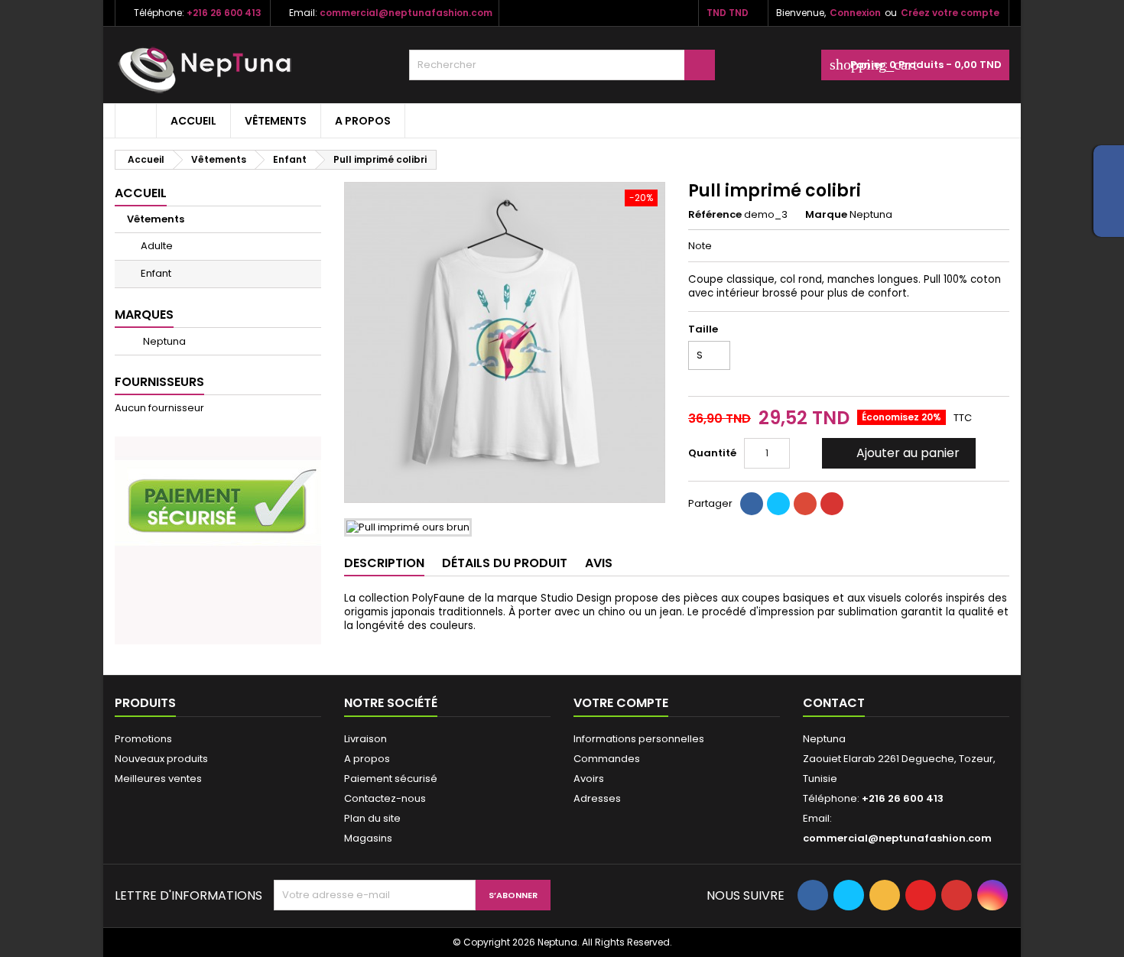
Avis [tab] (598, 563)
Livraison (365, 739)
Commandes (606, 758)
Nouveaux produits (161, 758)
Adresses (597, 798)
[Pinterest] (831, 503)
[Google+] (805, 503)
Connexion (855, 12)
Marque (826, 215)
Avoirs (588, 778)
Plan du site (372, 818)
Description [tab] (384, 563)
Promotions (143, 739)
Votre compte (620, 703)
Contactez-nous (385, 798)
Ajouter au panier (897, 453)
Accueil (193, 120)
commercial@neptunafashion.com (406, 12)
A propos (363, 120)
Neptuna (163, 341)
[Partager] (751, 503)
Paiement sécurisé (390, 778)
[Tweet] (778, 503)
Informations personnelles (638, 739)
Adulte (157, 245)
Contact (834, 703)
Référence (715, 215)
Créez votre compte (950, 12)
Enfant (156, 273)
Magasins (368, 838)
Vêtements (276, 120)
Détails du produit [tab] (504, 563)
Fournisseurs (159, 382)
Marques (144, 314)
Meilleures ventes (158, 778)
